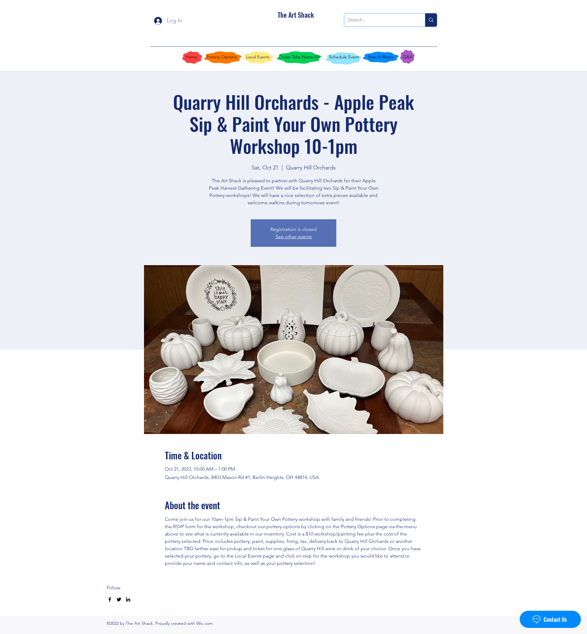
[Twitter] (119, 599)
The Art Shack (296, 15)
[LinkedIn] (128, 599)
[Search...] (431, 20)
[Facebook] (110, 599)
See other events (293, 236)
